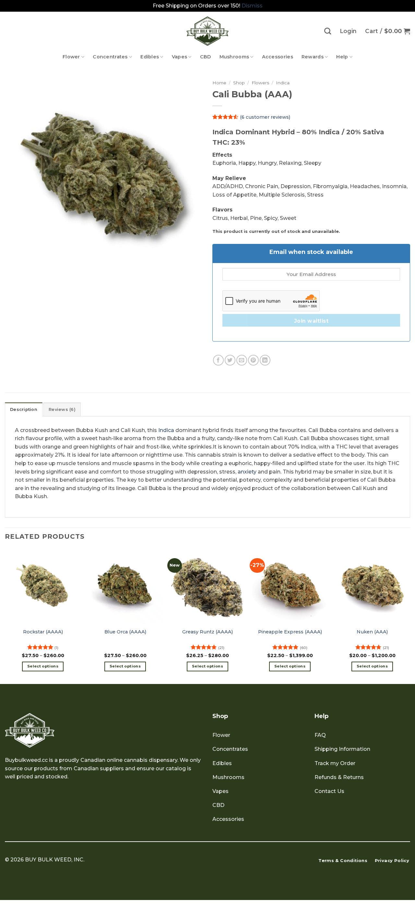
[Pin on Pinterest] (253, 360)
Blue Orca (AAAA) (125, 632)
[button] (387, 31)
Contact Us (329, 791)
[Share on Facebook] (218, 360)
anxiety (247, 472)
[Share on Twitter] (230, 360)
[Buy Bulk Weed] (207, 31)
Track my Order (334, 763)
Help (342, 57)
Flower (71, 57)
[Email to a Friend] (241, 360)
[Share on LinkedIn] (265, 360)
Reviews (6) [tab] (62, 409)
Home (219, 82)
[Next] (410, 615)
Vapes (179, 57)
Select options (42, 666)
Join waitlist (311, 321)
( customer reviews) (265, 117)
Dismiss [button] (252, 6)
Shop (239, 82)
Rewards (313, 57)
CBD (205, 57)
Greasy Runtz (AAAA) (207, 632)
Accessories (277, 57)
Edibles (149, 57)
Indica (283, 82)
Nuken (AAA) (372, 632)
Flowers (260, 82)
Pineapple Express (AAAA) (290, 632)
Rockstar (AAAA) (43, 632)
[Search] (327, 31)
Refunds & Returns (339, 777)
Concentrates (110, 57)
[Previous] (5, 615)
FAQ (320, 735)
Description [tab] (23, 409)
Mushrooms (234, 57)
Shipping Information (342, 749)
